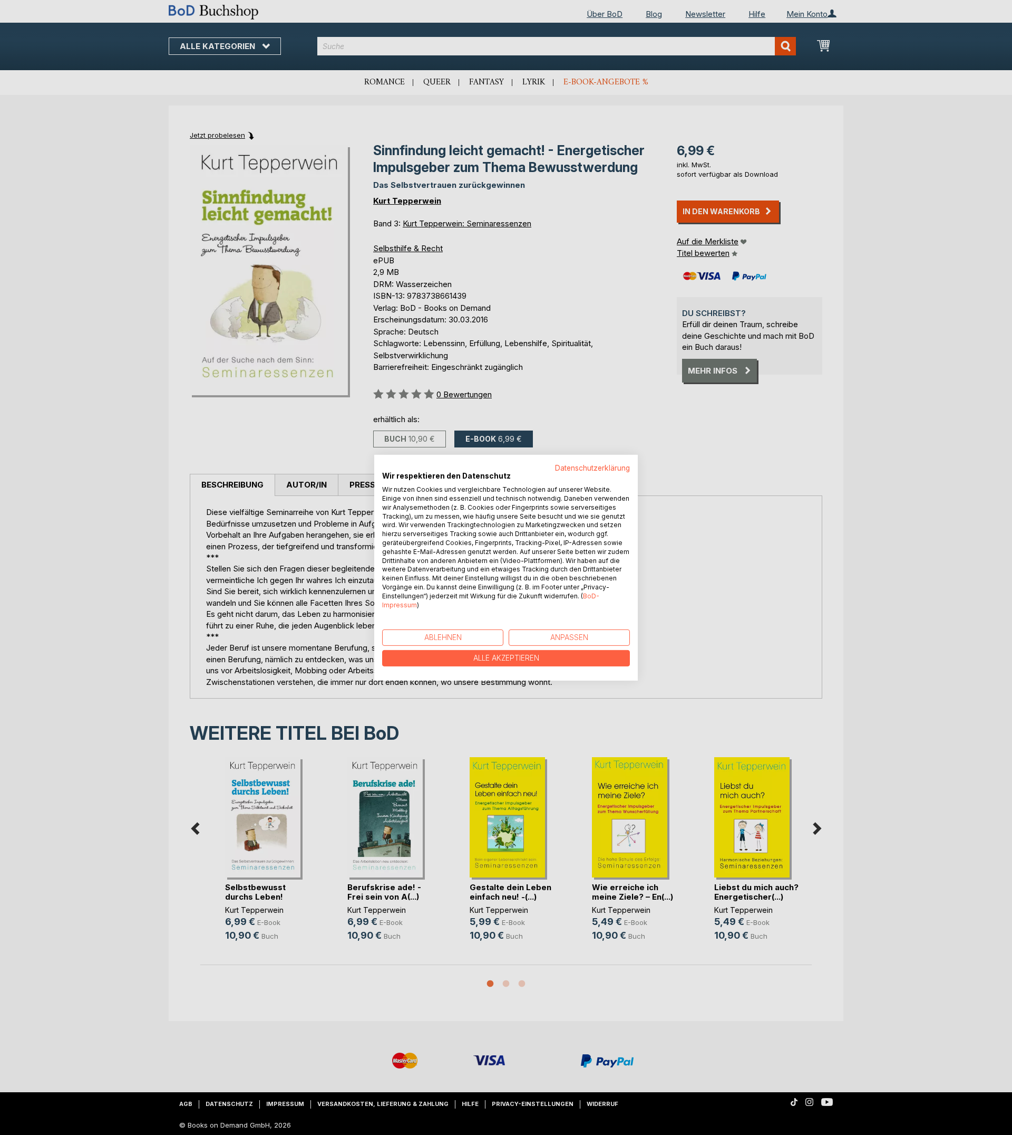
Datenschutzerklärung (592, 467)
